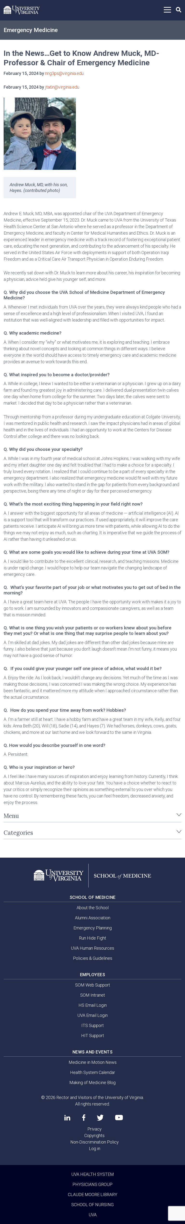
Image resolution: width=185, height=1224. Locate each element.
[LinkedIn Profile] (67, 1117)
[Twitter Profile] (100, 1118)
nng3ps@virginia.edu (64, 73)
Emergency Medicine (31, 30)
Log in (94, 1148)
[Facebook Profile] (83, 1117)
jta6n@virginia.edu (62, 87)
